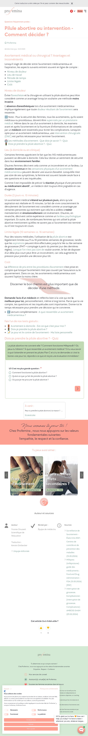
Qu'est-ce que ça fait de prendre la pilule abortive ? (34, 376)
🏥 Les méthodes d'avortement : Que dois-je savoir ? (33, 140)
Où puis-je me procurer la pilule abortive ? (30, 380)
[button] (8, 689)
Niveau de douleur (16, 71)
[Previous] (6, 475)
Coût (9, 84)
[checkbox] (6, 710)
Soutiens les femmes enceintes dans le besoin (46, 684)
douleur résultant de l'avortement (55, 109)
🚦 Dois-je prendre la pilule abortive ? (27, 329)
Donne (80, 11)
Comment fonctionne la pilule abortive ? (29, 372)
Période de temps (16, 78)
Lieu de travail (14, 74)
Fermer (72, 3)
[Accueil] (13, 11)
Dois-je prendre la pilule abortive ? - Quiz (30, 144)
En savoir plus (30, 415)
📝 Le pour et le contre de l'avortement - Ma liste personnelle (39, 332)
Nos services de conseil (38, 674)
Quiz (65, 140)
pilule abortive (59, 236)
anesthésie (18, 95)
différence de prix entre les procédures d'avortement (36, 267)
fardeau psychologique (69, 216)
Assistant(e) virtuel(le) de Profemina (42, 679)
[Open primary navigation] (85, 11)
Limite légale (14, 81)
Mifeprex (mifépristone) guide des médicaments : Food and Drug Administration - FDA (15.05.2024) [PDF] (74, 573)
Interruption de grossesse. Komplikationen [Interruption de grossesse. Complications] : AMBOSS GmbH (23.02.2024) (74, 602)
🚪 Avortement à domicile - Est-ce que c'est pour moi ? (36, 326)
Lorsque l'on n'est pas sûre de (28, 249)
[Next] (81, 475)
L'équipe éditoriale (21, 551)
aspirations (19, 243)
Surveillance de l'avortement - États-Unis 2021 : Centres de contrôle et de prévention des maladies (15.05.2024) (73, 544)
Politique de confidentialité (49, 689)
